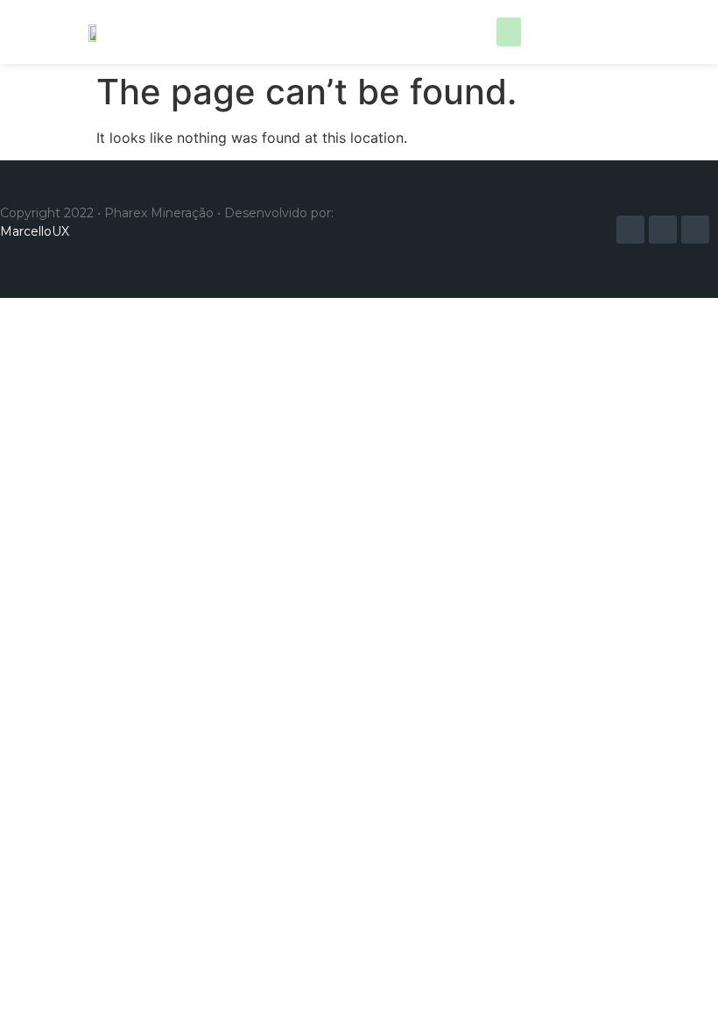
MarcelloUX (34, 231)
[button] (508, 32)
